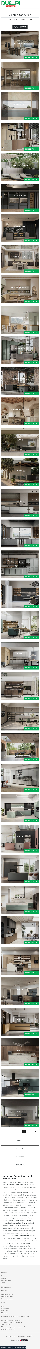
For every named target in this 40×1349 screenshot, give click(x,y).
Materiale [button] (20, 1149)
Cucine (16, 20)
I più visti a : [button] (20, 1165)
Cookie (9, 1347)
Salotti (3, 1278)
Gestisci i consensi (20, 1347)
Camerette (5, 1308)
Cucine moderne (7, 1296)
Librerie (4, 1276)
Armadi (4, 1285)
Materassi (4, 1313)
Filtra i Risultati (20, 27)
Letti (2, 1306)
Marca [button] (20, 1140)
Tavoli (3, 1282)
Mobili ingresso (6, 1280)
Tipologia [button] (20, 1157)
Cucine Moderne (27, 20)
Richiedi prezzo (31, 57)
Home (10, 20)
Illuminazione (6, 1287)
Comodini (4, 1311)
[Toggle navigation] (36, 4)
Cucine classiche (7, 1294)
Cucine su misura (7, 1299)
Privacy (3, 1347)
